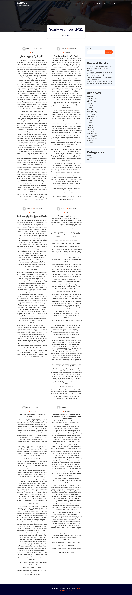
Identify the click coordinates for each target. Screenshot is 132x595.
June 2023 (90, 104)
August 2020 (91, 140)
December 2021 (92, 111)
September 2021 (92, 116)
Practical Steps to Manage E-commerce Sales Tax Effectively (99, 78)
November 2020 (92, 135)
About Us (67, 4)
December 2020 (92, 133)
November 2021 (92, 113)
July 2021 (89, 120)
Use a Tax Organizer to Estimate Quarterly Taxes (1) (32, 415)
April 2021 (90, 126)
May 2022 (90, 109)
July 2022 (90, 105)
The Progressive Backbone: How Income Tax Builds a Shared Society (99, 73)
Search (89, 49)
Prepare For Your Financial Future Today (99, 76)
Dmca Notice (97, 4)
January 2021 (91, 131)
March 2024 (90, 100)
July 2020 (90, 142)
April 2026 (90, 96)
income (67, 52)
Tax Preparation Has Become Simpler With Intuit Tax (32, 217)
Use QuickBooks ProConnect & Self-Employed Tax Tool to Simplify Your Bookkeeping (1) (66, 416)
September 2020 (92, 139)
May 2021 (90, 124)
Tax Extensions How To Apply (66, 56)
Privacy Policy (86, 4)
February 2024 (91, 102)
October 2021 (91, 115)
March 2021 (90, 127)
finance (33, 212)
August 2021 (90, 118)
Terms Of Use (76, 4)
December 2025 (92, 98)
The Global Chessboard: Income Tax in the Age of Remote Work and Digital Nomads (99, 68)
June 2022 (90, 107)
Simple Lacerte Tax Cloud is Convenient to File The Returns (32, 57)
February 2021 (91, 129)
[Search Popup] (114, 3)
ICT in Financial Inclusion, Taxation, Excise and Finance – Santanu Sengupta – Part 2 (99, 82)
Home (64, 35)
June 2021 (90, 122)
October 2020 (91, 137)
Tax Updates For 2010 (66, 216)
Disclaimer (107, 4)
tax (33, 52)
